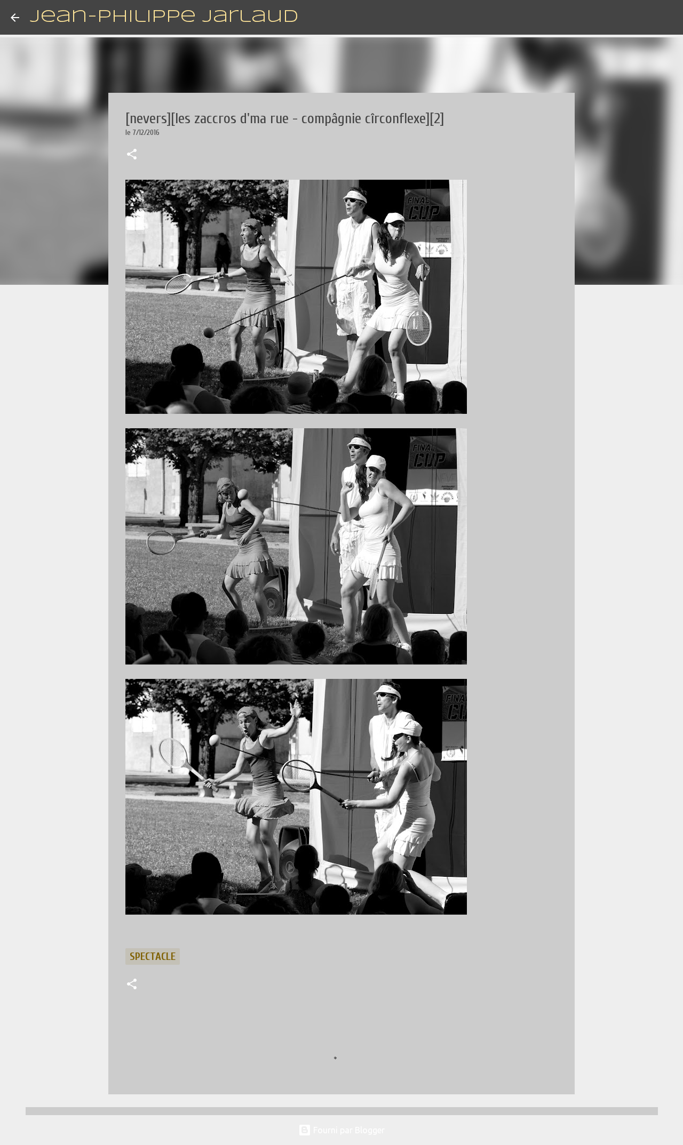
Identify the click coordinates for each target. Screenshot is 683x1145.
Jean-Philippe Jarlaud (164, 17)
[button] (131, 155)
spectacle (153, 956)
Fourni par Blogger (348, 1130)
